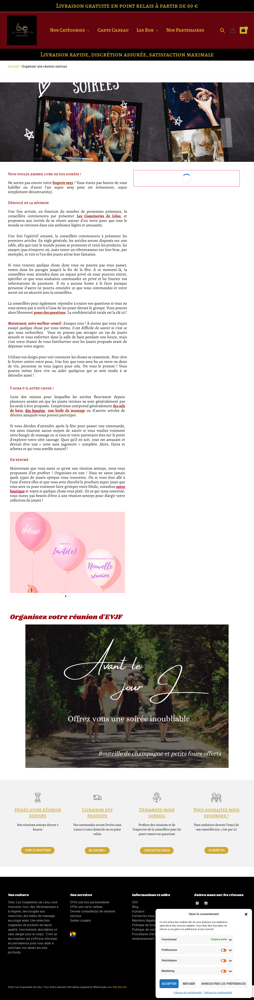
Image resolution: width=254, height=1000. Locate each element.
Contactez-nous (143, 916)
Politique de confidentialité (188, 992)
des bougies (35, 410)
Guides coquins (80, 920)
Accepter (169, 984)
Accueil (13, 66)
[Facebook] (206, 903)
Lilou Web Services (117, 987)
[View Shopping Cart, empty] (243, 30)
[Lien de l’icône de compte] (233, 30)
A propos (138, 911)
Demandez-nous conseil (157, 812)
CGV (135, 902)
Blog (135, 907)
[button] (246, 914)
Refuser (189, 984)
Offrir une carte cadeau (86, 907)
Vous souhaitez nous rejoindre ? (216, 812)
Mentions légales (144, 920)
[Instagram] (197, 903)
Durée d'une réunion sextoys (37, 812)
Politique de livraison (146, 925)
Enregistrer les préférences (223, 984)
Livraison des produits (97, 812)
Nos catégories (67, 30)
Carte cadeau (113, 30)
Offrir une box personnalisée (89, 902)
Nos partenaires (185, 30)
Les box (145, 30)
